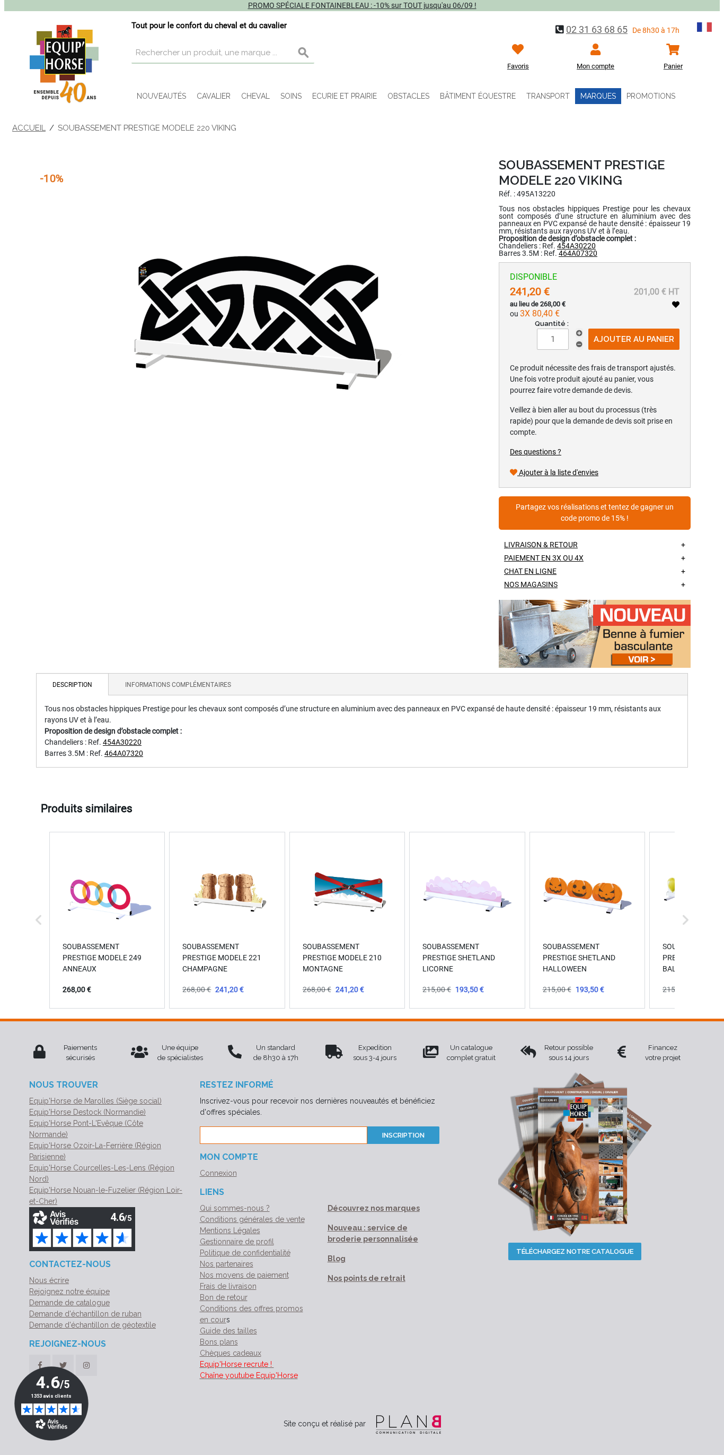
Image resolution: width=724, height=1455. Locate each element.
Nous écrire (49, 1280)
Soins (291, 96)
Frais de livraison (228, 1286)
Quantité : (552, 324)
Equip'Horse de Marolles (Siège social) (95, 1101)
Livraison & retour (541, 544)
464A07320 (578, 253)
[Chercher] (303, 53)
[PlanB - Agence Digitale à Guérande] (404, 1423)
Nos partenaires (226, 1264)
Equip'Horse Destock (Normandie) (87, 1112)
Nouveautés (161, 96)
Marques (598, 96)
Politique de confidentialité (245, 1253)
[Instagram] (86, 1365)
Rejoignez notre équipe (69, 1291)
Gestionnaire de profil (237, 1241)
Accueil (29, 128)
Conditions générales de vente (252, 1219)
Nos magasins (531, 584)
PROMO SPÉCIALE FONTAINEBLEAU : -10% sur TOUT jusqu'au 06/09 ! (362, 5)
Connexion (218, 1173)
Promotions (650, 96)
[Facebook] (39, 1365)
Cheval (255, 96)
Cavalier (214, 96)
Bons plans (219, 1342)
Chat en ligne (530, 571)
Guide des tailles (228, 1331)
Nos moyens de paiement (244, 1275)
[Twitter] (63, 1365)
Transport (548, 96)
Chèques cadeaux (230, 1353)
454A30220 (576, 246)
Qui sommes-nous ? (235, 1208)
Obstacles (408, 96)
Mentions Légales (230, 1230)
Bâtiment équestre (478, 96)
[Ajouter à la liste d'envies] (675, 304)
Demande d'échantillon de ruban (85, 1314)
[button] (38, 920)
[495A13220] (253, 311)
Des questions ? (535, 451)
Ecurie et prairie (344, 96)
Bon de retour (224, 1297)
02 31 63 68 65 (597, 29)
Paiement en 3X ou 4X (544, 558)
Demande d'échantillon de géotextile (92, 1325)
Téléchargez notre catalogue (574, 1251)
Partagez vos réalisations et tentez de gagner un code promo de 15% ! (595, 513)
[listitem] (107, 920)
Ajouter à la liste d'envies (557, 472)
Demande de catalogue (69, 1302)
